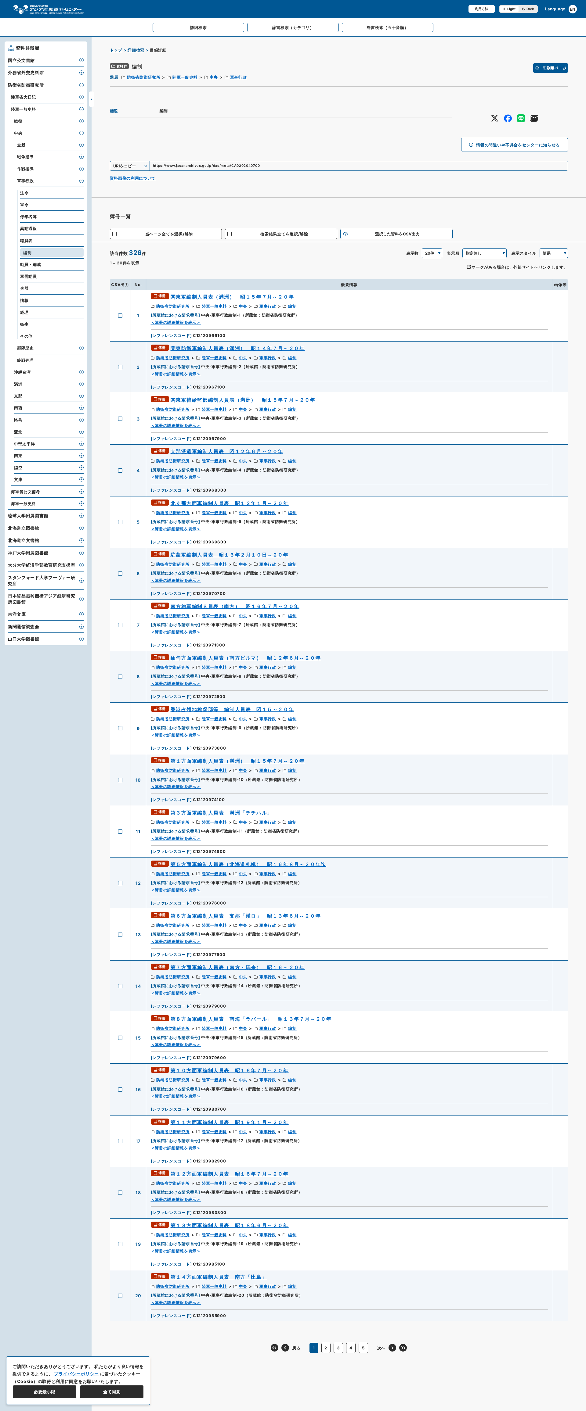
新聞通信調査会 (23, 626)
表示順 (453, 253)
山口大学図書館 (23, 638)
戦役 (18, 121)
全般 (21, 144)
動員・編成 (30, 264)
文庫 (18, 479)
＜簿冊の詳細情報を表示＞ (176, 322)
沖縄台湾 (22, 372)
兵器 (24, 288)
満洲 (18, 383)
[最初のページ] (274, 1348)
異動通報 (28, 228)
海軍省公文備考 (25, 491)
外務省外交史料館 (26, 72)
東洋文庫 (17, 614)
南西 (18, 407)
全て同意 (111, 1391)
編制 (292, 306)
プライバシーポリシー (76, 1373)
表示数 (412, 253)
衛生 (24, 324)
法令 (24, 192)
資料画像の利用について (133, 178)
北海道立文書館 (23, 540)
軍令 (24, 204)
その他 (26, 336)
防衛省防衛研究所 (144, 77)
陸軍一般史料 (184, 77)
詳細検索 (136, 50)
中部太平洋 (24, 443)
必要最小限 (44, 1391)
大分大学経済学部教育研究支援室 (41, 565)
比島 (18, 419)
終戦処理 (25, 360)
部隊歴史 (25, 348)
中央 (214, 77)
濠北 (18, 431)
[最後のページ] (403, 1348)
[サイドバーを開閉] (91, 99)
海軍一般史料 (23, 503)
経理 (24, 312)
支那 (18, 395)
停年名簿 (28, 216)
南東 (18, 455)
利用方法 (481, 9)
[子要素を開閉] (81, 60)
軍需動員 (28, 276)
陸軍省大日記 (23, 97)
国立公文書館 (21, 60)
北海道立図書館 (23, 528)
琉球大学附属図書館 (28, 515)
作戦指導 (25, 169)
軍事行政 (238, 77)
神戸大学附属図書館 (28, 552)
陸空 (18, 467)
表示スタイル (523, 253)
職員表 (26, 240)
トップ (116, 50)
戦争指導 (25, 156)
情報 (24, 300)
